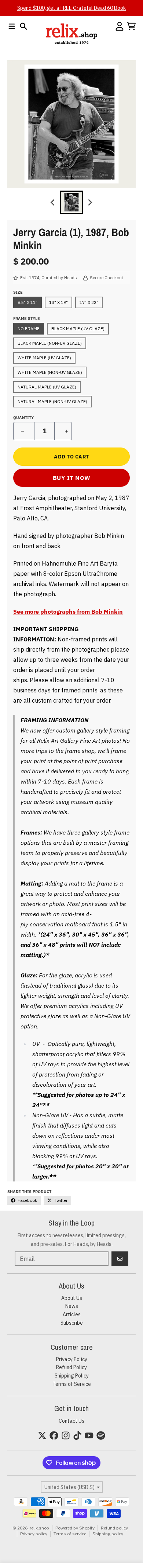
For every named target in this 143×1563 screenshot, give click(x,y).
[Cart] (131, 26)
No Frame (29, 328)
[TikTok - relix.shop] (77, 1435)
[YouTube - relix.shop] (89, 1435)
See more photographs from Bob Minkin (68, 611)
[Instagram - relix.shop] (65, 1435)
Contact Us (71, 1421)
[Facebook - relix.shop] (54, 1435)
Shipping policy (107, 1533)
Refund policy (114, 1528)
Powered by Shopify (75, 1528)
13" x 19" (58, 302)
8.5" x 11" (27, 302)
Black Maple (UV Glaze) (77, 328)
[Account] (119, 26)
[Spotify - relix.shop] (100, 1435)
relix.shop (39, 1528)
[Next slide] (90, 202)
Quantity (23, 417)
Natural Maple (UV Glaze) (47, 387)
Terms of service (70, 1533)
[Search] (23, 26)
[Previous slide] (53, 202)
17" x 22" (89, 302)
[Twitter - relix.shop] (42, 1435)
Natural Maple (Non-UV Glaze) (52, 401)
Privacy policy (33, 1533)
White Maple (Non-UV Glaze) (50, 372)
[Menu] (11, 26)
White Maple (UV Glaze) (44, 357)
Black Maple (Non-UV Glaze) (50, 343)
